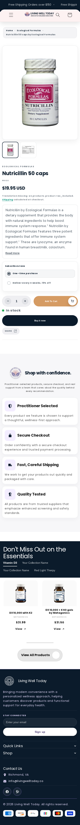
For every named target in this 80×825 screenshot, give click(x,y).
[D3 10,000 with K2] (21, 593)
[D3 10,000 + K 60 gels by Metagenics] (59, 593)
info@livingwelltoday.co (26, 781)
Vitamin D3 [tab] (10, 562)
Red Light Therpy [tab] (44, 570)
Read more (12, 253)
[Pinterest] (17, 792)
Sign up (40, 731)
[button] (11, 15)
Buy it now (40, 320)
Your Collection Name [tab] (35, 562)
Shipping (7, 199)
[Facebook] (7, 792)
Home (9, 30)
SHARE (8, 331)
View (18, 629)
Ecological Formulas (29, 30)
